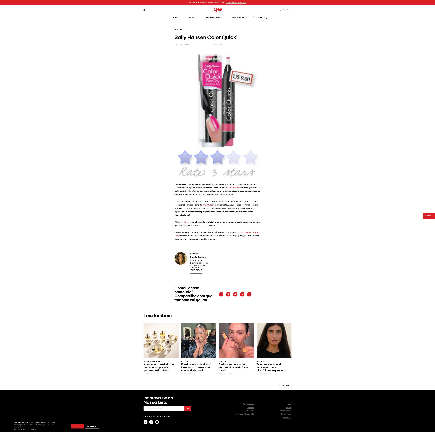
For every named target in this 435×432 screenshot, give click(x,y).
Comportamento (214, 18)
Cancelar (92, 426)
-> (187, 408)
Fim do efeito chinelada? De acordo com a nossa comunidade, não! (196, 367)
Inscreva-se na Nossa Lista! (236, 2)
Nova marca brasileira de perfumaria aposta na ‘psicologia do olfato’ (159, 367)
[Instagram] (146, 422)
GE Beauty (260, 18)
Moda (176, 18)
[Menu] (144, 10)
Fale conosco (248, 404)
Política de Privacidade (244, 414)
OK (77, 426)
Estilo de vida (239, 18)
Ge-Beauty (287, 418)
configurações (31, 429)
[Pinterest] (152, 422)
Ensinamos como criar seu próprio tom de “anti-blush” (233, 367)
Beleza (192, 18)
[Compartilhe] (249, 294)
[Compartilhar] (221, 294)
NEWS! (429, 216)
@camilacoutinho (196, 274)
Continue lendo (151, 374)
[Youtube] (158, 422)
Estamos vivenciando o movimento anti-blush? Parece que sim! (270, 367)
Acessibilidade (247, 411)
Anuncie (250, 407)
